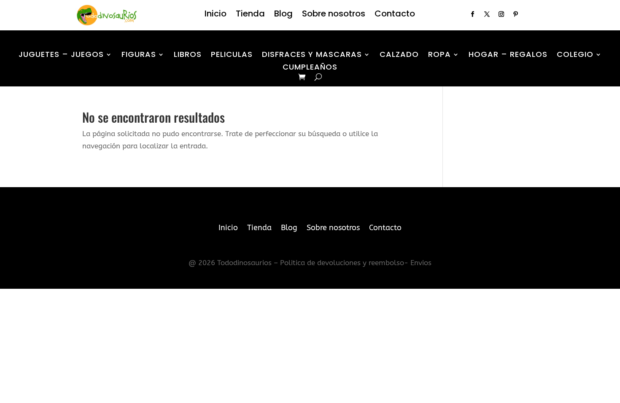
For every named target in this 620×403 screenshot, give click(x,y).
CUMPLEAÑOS (310, 68)
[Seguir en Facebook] (472, 14)
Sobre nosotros (333, 15)
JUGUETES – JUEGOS (61, 55)
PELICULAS (232, 55)
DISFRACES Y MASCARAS (312, 55)
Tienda (250, 15)
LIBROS (188, 55)
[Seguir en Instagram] (501, 14)
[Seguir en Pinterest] (515, 14)
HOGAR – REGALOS (508, 55)
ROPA (439, 55)
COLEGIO (575, 55)
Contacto (395, 15)
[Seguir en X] (486, 14)
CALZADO (399, 55)
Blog (283, 15)
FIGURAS (138, 55)
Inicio (215, 15)
